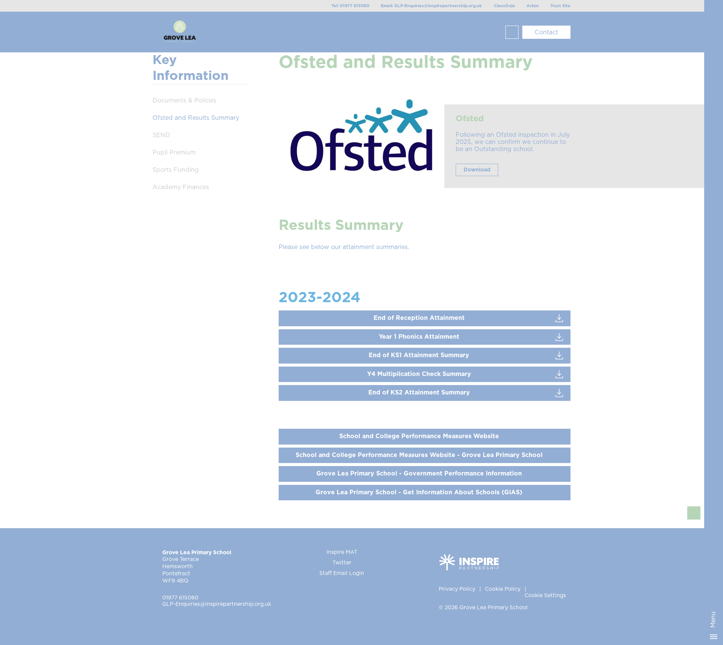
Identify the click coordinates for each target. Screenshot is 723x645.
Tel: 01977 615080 (350, 6)
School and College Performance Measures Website (419, 436)
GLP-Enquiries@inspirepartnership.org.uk (216, 604)
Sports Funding (176, 170)
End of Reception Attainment (419, 318)
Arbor (532, 6)
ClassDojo (504, 6)
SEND (161, 135)
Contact (546, 32)
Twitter (342, 563)
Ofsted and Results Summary (196, 118)
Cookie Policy (502, 589)
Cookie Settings (545, 595)
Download (477, 170)
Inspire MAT (341, 552)
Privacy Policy (457, 589)
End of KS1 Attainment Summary (419, 355)
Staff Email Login (341, 573)
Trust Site (560, 6)
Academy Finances (181, 187)
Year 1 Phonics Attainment (419, 337)
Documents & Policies (185, 101)
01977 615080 (180, 598)
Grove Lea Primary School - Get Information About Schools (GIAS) (419, 492)
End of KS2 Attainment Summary (419, 393)
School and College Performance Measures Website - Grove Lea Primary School (419, 455)
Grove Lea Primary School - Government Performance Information (419, 474)
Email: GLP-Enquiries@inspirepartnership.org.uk (431, 6)
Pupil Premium (174, 153)
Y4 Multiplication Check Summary (419, 374)
